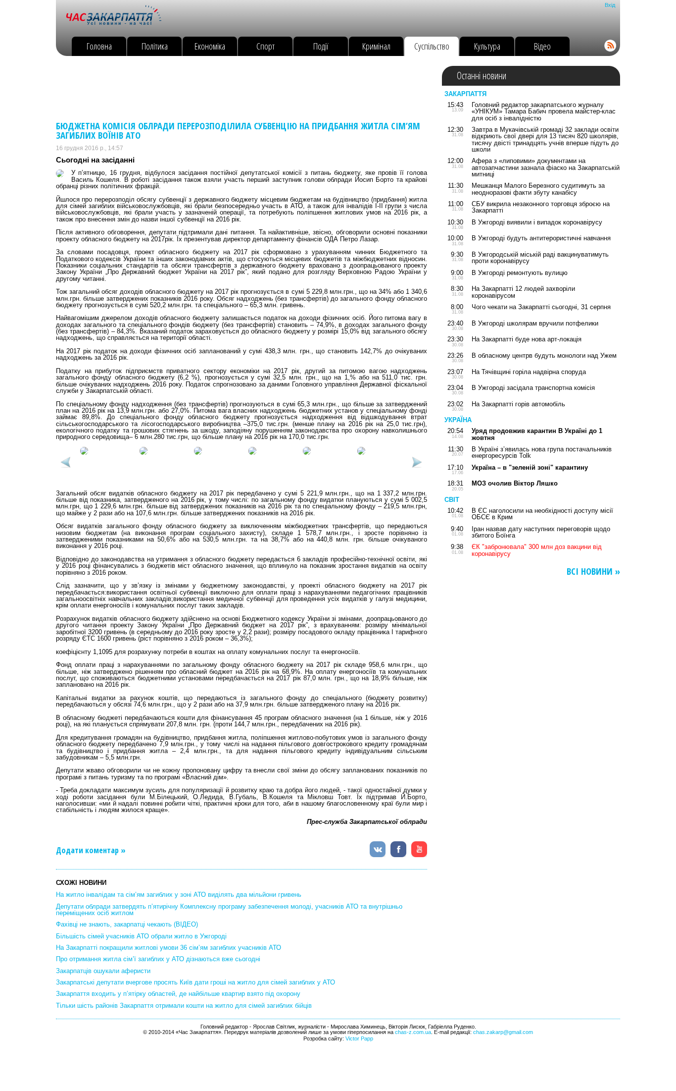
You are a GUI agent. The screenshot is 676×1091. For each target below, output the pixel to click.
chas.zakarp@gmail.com (503, 1032)
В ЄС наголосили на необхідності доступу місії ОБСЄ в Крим (542, 514)
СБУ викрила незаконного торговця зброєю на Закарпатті (541, 207)
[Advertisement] (236, 88)
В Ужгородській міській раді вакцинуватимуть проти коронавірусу (540, 258)
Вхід (610, 5)
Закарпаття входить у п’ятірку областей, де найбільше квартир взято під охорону (178, 993)
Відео (542, 46)
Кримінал (376, 46)
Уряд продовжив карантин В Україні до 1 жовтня (537, 434)
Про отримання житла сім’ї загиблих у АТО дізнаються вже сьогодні (158, 959)
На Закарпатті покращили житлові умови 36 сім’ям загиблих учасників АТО (168, 947)
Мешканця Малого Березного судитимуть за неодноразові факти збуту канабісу (538, 189)
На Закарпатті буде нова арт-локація (526, 339)
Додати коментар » (91, 850)
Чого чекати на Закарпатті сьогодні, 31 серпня (541, 307)
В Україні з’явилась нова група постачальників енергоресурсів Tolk (542, 452)
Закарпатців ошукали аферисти (103, 971)
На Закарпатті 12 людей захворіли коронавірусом (523, 292)
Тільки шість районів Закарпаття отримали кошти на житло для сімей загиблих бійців (184, 1005)
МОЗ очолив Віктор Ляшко (515, 483)
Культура (487, 46)
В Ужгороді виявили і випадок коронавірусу (537, 222)
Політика (155, 46)
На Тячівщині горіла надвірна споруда (529, 372)
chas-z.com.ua (413, 1032)
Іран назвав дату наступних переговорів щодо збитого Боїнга (541, 532)
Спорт (265, 46)
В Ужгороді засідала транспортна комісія (533, 387)
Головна (99, 46)
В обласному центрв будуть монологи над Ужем (544, 355)
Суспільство (431, 46)
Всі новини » (593, 571)
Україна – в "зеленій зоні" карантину (530, 467)
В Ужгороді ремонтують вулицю (520, 272)
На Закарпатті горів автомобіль (518, 404)
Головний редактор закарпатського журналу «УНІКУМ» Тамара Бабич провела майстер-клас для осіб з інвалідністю (544, 111)
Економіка (209, 46)
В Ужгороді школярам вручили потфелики (535, 323)
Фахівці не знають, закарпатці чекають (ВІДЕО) (127, 924)
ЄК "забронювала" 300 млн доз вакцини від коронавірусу (537, 550)
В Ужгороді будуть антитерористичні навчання (541, 238)
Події (321, 46)
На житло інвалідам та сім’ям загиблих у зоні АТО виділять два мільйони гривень (178, 894)
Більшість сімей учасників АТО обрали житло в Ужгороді (141, 936)
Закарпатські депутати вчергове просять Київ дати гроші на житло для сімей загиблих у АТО (195, 982)
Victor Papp (359, 1038)
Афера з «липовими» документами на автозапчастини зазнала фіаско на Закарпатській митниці (546, 167)
